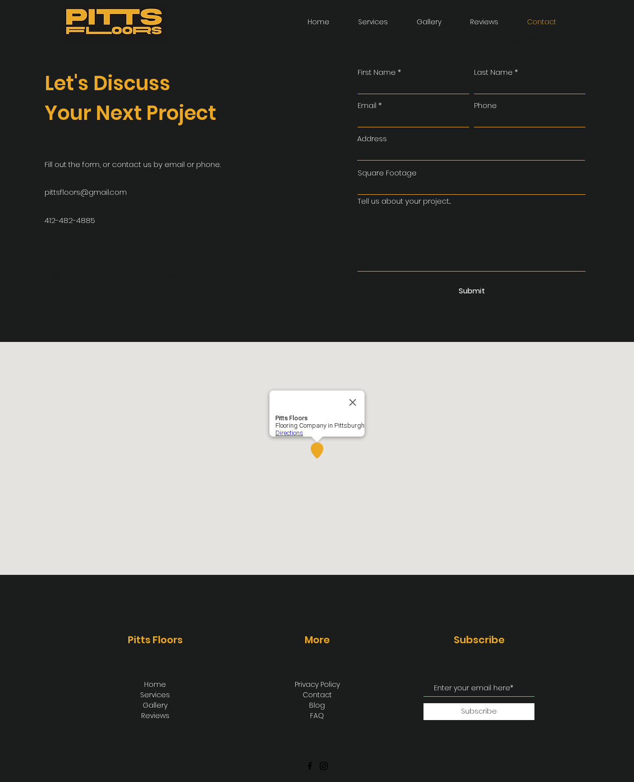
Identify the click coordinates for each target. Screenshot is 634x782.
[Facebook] (310, 766)
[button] (419, 22)
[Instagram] (323, 766)
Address (372, 138)
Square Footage (387, 172)
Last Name (493, 72)
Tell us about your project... (404, 201)
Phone (485, 105)
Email (367, 105)
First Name (377, 72)
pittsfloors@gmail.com (86, 192)
